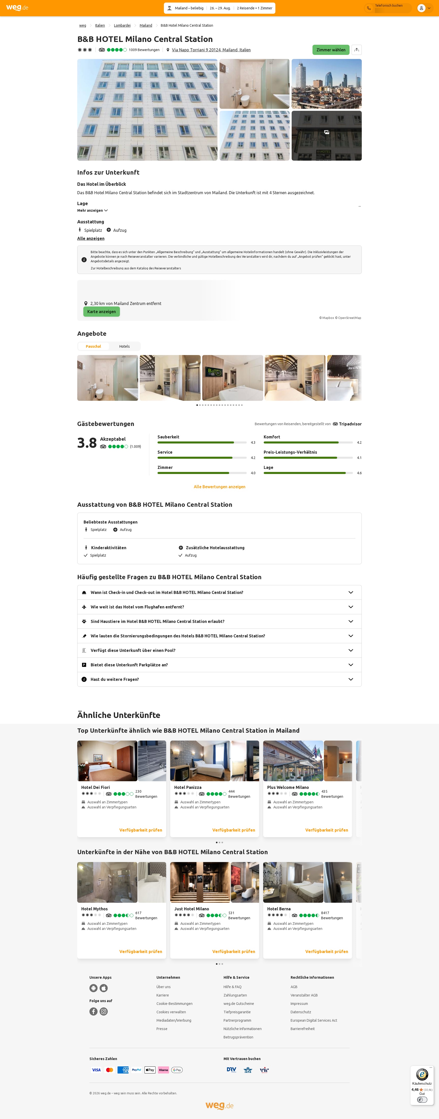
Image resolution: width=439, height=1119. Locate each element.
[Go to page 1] (197, 405)
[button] (147, 110)
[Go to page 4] (205, 405)
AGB (294, 987)
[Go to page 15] (236, 405)
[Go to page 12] (228, 405)
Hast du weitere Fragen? (115, 679)
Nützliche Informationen (243, 1029)
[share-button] (356, 49)
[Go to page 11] (225, 405)
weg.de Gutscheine (239, 1004)
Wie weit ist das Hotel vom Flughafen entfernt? (137, 607)
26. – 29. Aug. (220, 8)
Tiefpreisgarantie (237, 1012)
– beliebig (195, 8)
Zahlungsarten (235, 995)
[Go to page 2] (200, 405)
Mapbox (328, 317)
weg (82, 25)
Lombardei (122, 25)
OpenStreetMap (349, 317)
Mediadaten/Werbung (173, 1020)
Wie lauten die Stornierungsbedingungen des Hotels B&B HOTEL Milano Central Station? (178, 636)
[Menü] (431, 1069)
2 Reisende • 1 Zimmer (254, 8)
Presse (161, 1029)
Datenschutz (301, 1012)
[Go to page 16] (239, 405)
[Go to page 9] (219, 405)
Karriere (162, 995)
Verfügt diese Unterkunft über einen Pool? (133, 650)
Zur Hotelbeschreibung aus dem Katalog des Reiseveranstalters (136, 268)
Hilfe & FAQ (233, 987)
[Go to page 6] (211, 405)
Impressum (299, 1004)
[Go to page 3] (202, 405)
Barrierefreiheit (303, 1029)
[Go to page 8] (216, 405)
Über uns (163, 987)
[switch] (422, 1100)
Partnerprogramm (237, 1020)
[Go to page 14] (233, 405)
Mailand (181, 8)
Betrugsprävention (238, 1037)
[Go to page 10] (222, 405)
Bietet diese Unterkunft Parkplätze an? (129, 665)
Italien (100, 25)
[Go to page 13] (230, 405)
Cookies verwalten (171, 1012)
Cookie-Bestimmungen (174, 1004)
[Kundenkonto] (425, 8)
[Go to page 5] (208, 405)
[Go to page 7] (214, 405)
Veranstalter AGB (304, 995)
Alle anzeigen (90, 238)
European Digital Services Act (314, 1020)
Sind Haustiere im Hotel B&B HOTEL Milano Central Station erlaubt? (158, 621)
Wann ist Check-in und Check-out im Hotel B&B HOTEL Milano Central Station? (167, 592)
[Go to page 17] (242, 405)
